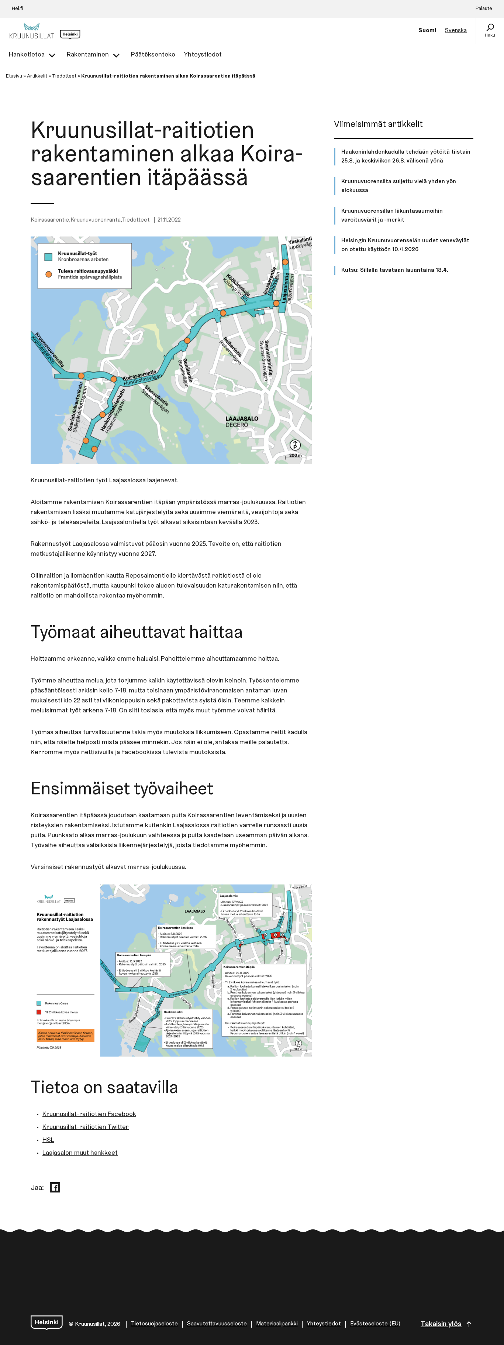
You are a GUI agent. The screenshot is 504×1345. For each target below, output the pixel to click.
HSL (48, 1140)
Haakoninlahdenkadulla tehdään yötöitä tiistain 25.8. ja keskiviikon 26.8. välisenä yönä (405, 156)
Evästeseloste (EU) (375, 1324)
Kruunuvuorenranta (95, 220)
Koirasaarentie (50, 220)
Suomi (427, 31)
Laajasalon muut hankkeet (80, 1153)
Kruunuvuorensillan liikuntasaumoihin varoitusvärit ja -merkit (392, 215)
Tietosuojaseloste (154, 1324)
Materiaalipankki (277, 1324)
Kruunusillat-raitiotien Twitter (85, 1127)
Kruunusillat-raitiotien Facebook (89, 1114)
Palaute (484, 8)
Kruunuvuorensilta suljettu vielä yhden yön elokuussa (398, 186)
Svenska (456, 31)
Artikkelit (37, 76)
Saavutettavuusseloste (217, 1324)
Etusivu (14, 76)
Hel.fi (17, 8)
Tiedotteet (64, 76)
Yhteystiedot (324, 1324)
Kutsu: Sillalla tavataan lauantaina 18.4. (394, 270)
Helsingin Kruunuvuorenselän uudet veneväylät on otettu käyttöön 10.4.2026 (405, 245)
